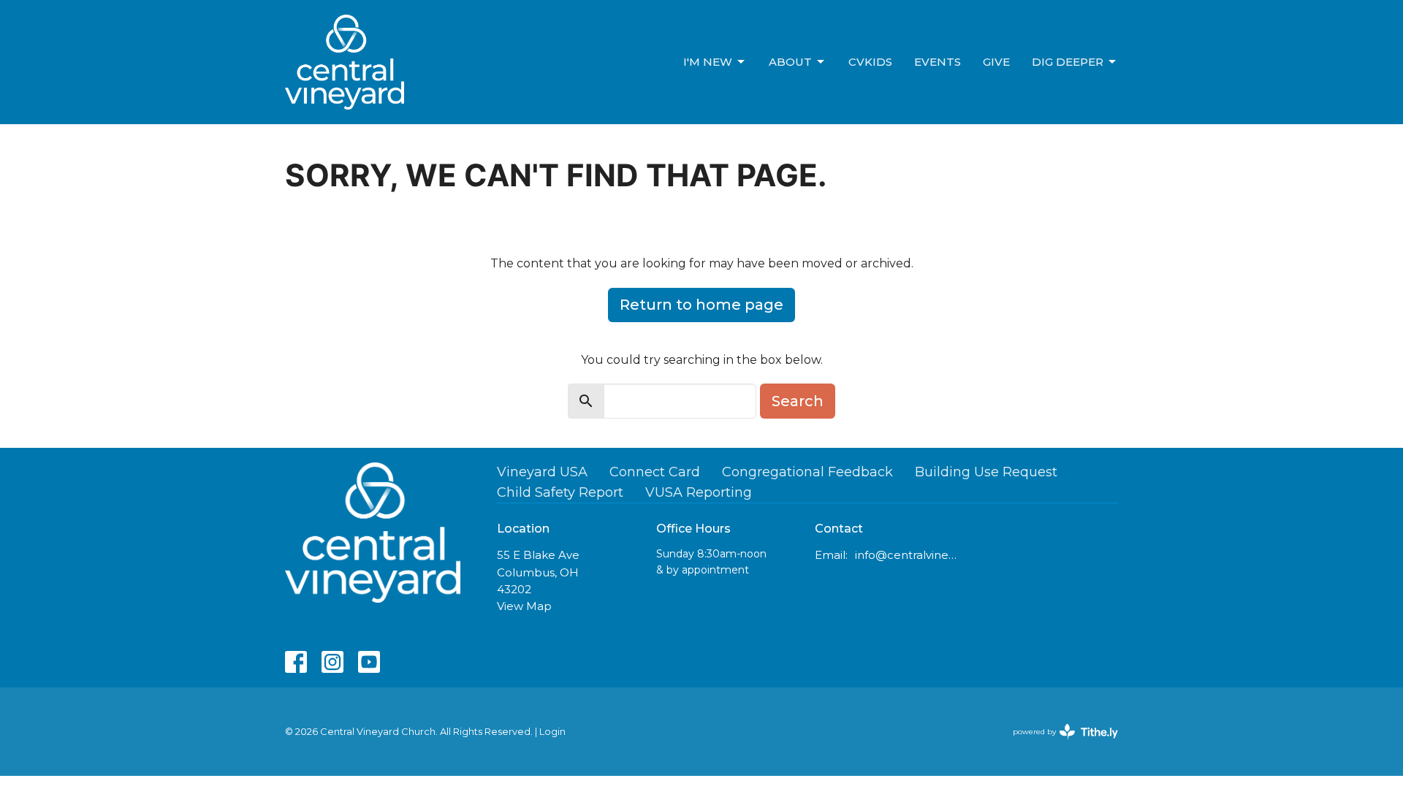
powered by (1058, 744)
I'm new (707, 62)
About (790, 62)
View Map (524, 606)
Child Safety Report (560, 492)
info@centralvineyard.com (907, 555)
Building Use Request (986, 472)
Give (996, 62)
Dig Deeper (1067, 62)
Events (937, 62)
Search (798, 401)
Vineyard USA (542, 472)
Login (552, 731)
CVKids (870, 62)
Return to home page (701, 304)
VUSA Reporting (698, 492)
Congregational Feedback (807, 472)
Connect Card (654, 472)
